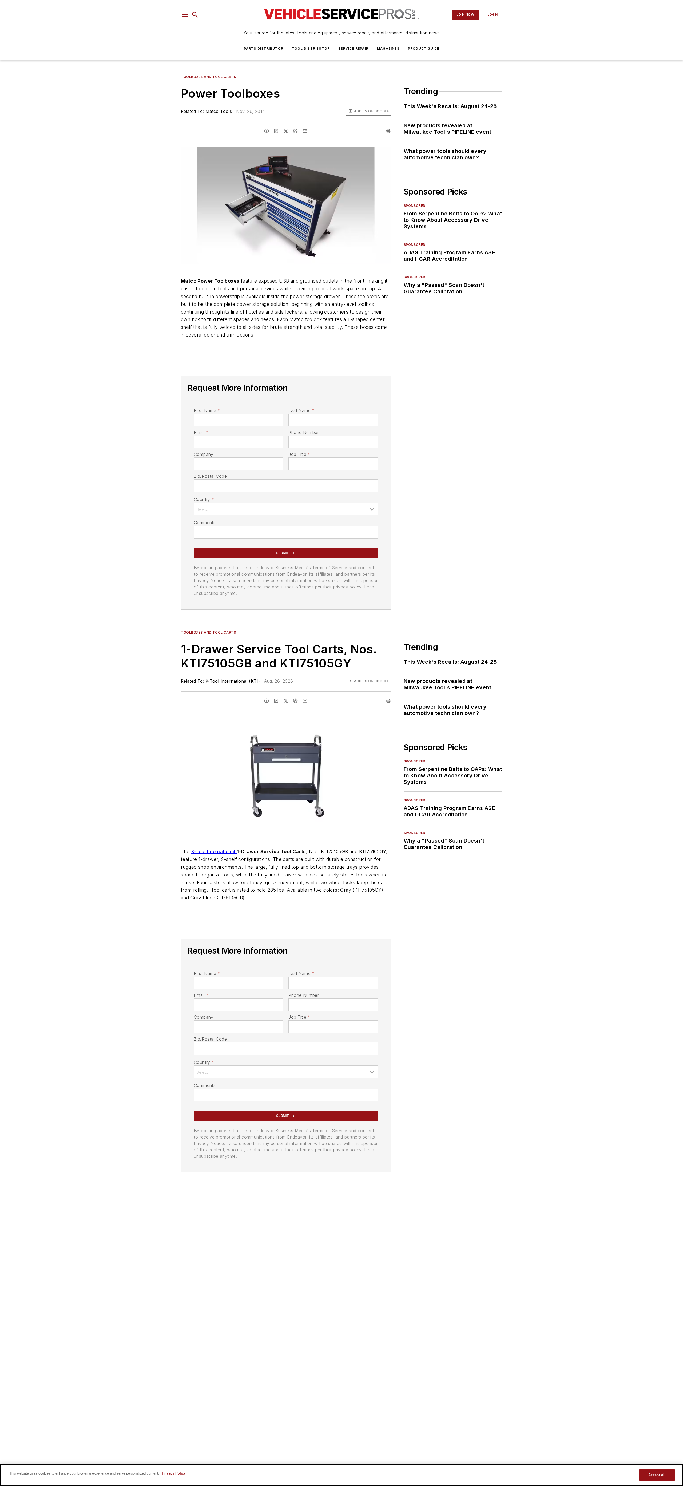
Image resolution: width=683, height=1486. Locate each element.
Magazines (388, 48)
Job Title (299, 454)
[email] (305, 131)
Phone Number (303, 432)
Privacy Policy (174, 1473)
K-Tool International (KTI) (232, 681)
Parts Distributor (263, 48)
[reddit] (295, 131)
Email (201, 432)
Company (203, 454)
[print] (388, 131)
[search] (195, 15)
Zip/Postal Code (210, 476)
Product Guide (423, 48)
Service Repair (353, 48)
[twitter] (285, 131)
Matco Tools (218, 111)
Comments (205, 522)
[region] (341, 1475)
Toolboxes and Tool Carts (208, 77)
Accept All (656, 1475)
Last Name (301, 410)
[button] (185, 15)
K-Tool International (214, 851)
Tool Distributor (311, 48)
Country (204, 499)
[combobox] (286, 509)
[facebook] (266, 131)
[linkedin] (276, 131)
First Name (207, 410)
